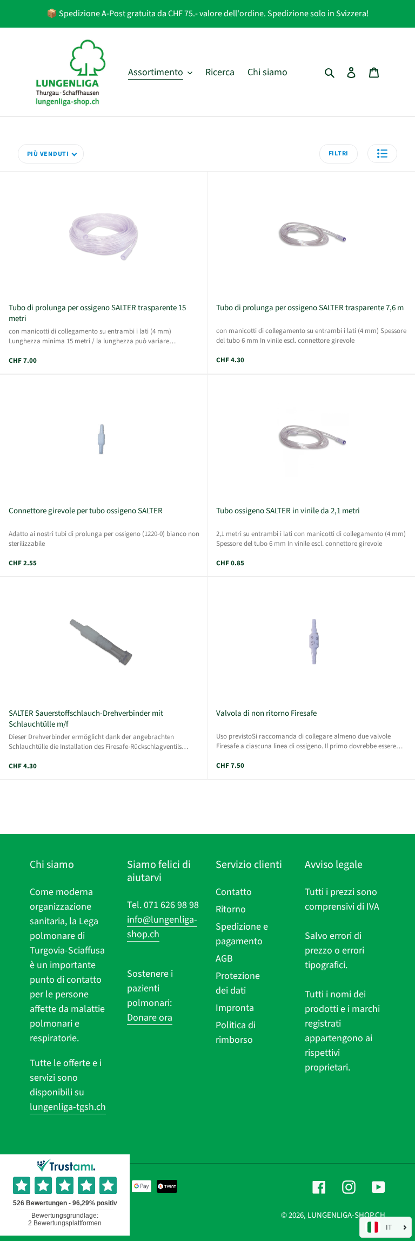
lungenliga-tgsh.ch (68, 1107)
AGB (224, 958)
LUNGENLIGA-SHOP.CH (346, 1215)
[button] (382, 153)
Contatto (234, 892)
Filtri (339, 153)
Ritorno (231, 909)
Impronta (235, 1008)
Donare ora (149, 1017)
